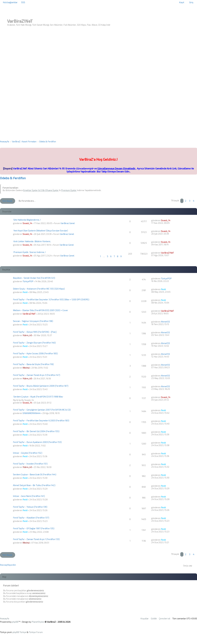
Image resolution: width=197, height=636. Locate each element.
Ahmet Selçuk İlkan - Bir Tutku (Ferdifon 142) (34, 485)
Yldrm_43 (27, 335)
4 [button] (193, 200)
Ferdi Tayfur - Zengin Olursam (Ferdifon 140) (34, 342)
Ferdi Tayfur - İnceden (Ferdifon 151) (30, 463)
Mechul (26, 367)
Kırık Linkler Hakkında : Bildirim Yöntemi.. (32, 241)
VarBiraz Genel (68, 223)
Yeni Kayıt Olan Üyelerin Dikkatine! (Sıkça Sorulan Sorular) (40, 230)
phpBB (15, 621)
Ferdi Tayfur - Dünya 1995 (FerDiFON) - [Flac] (34, 332)
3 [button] (189, 200)
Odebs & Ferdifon (13, 178)
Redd (25, 292)
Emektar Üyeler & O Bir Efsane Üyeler (41, 190)
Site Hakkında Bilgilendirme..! (27, 219)
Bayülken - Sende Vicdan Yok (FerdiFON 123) (34, 278)
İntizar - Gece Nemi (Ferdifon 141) (29, 496)
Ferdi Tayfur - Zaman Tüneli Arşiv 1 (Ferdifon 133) (36, 539)
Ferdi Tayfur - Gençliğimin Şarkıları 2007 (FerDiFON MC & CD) (42, 409)
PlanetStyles (38, 621)
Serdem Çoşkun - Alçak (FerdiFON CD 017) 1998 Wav (38, 396)
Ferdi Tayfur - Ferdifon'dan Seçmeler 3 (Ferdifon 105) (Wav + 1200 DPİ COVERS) (51, 299)
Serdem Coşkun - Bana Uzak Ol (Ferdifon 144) (34, 474)
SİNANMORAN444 (32, 413)
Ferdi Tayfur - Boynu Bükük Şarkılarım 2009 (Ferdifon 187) (40, 385)
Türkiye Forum (36, 632)
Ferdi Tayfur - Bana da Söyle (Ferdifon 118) (33, 364)
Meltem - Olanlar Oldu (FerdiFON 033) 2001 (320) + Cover (40, 310)
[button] (196, 201)
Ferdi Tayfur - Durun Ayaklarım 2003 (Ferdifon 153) (37, 442)
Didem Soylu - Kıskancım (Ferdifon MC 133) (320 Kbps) (39, 288)
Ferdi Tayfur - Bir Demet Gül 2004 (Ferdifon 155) (36, 431)
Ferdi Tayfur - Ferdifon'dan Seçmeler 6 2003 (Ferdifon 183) (41, 420)
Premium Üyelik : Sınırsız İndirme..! (29, 252)
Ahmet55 (165, 321)
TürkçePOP (28, 281)
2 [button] (185, 200)
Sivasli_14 (27, 223)
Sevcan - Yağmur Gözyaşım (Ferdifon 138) (33, 321)
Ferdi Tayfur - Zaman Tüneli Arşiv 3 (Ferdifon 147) (36, 375)
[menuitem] (23, 2)
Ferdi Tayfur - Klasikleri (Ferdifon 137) (31, 517)
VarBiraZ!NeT (167, 252)
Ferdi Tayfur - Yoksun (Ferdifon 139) (30, 506)
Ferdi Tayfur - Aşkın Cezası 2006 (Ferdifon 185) (35, 353)
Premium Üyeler (69, 190)
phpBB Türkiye (19, 632)
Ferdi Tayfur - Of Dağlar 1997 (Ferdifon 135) (33, 528)
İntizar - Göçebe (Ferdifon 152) (27, 453)
